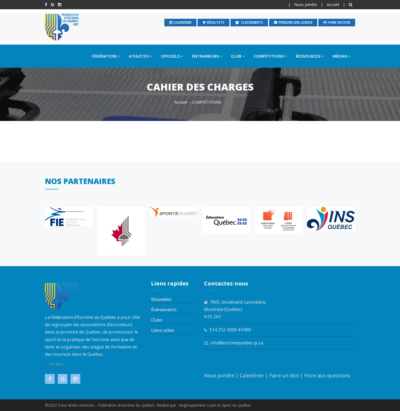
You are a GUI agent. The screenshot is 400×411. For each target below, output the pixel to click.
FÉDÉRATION (104, 56)
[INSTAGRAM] (59, 4)
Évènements (164, 310)
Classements (251, 22)
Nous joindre (305, 4)
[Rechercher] (351, 4)
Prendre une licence (295, 22)
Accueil (333, 4)
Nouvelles (161, 299)
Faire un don (339, 22)
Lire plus (55, 363)
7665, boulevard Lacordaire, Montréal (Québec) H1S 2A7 (235, 309)
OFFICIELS (170, 56)
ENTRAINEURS (205, 56)
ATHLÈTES (139, 56)
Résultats (215, 22)
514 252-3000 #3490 (230, 330)
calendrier (182, 22)
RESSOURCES (308, 56)
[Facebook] (46, 4)
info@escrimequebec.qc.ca (236, 343)
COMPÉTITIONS (269, 56)
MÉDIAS (340, 56)
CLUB (236, 56)
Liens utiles (162, 330)
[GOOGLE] (52, 4)
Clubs (156, 320)
